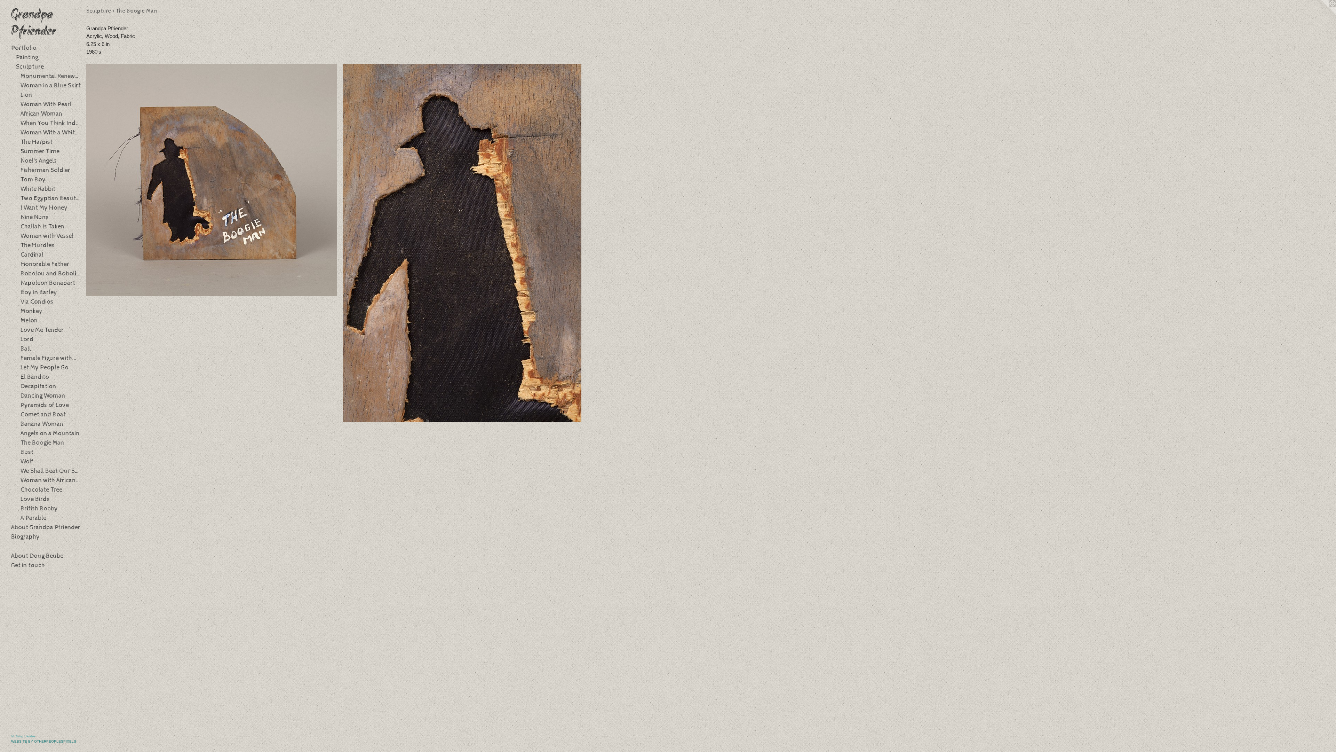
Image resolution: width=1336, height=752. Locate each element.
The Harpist (37, 142)
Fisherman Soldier (45, 170)
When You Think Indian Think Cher (51, 123)
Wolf (27, 461)
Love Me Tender (42, 330)
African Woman (41, 113)
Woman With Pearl (46, 104)
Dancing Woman (43, 395)
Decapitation (38, 386)
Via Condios (37, 301)
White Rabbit (38, 189)
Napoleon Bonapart (48, 283)
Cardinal (32, 254)
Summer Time (40, 151)
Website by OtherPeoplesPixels (43, 741)
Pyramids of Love (45, 405)
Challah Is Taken (42, 226)
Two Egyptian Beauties (51, 198)
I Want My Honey (44, 207)
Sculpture (30, 66)
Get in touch (28, 565)
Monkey (31, 311)
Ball (26, 348)
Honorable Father (45, 264)
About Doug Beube (37, 555)
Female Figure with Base (51, 358)
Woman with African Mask (51, 480)
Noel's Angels (39, 160)
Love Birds (35, 499)
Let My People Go (45, 367)
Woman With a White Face (51, 132)
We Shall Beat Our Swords (51, 471)
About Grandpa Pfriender (45, 527)
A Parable (33, 518)
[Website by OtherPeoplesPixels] (1322, 14)
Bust (27, 452)
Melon (29, 320)
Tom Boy (33, 179)
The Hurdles (37, 245)
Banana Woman (42, 424)
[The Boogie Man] (211, 180)
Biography (25, 536)
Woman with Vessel (47, 236)
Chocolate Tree (41, 489)
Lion (26, 95)
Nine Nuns (34, 217)
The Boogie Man (42, 442)
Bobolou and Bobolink (51, 273)
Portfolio (24, 48)
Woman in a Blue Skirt (51, 85)
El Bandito (35, 377)
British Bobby (39, 508)
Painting (27, 57)
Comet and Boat (43, 414)
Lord (27, 339)
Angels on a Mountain (50, 433)
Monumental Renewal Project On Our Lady (51, 76)
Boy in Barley (39, 292)
